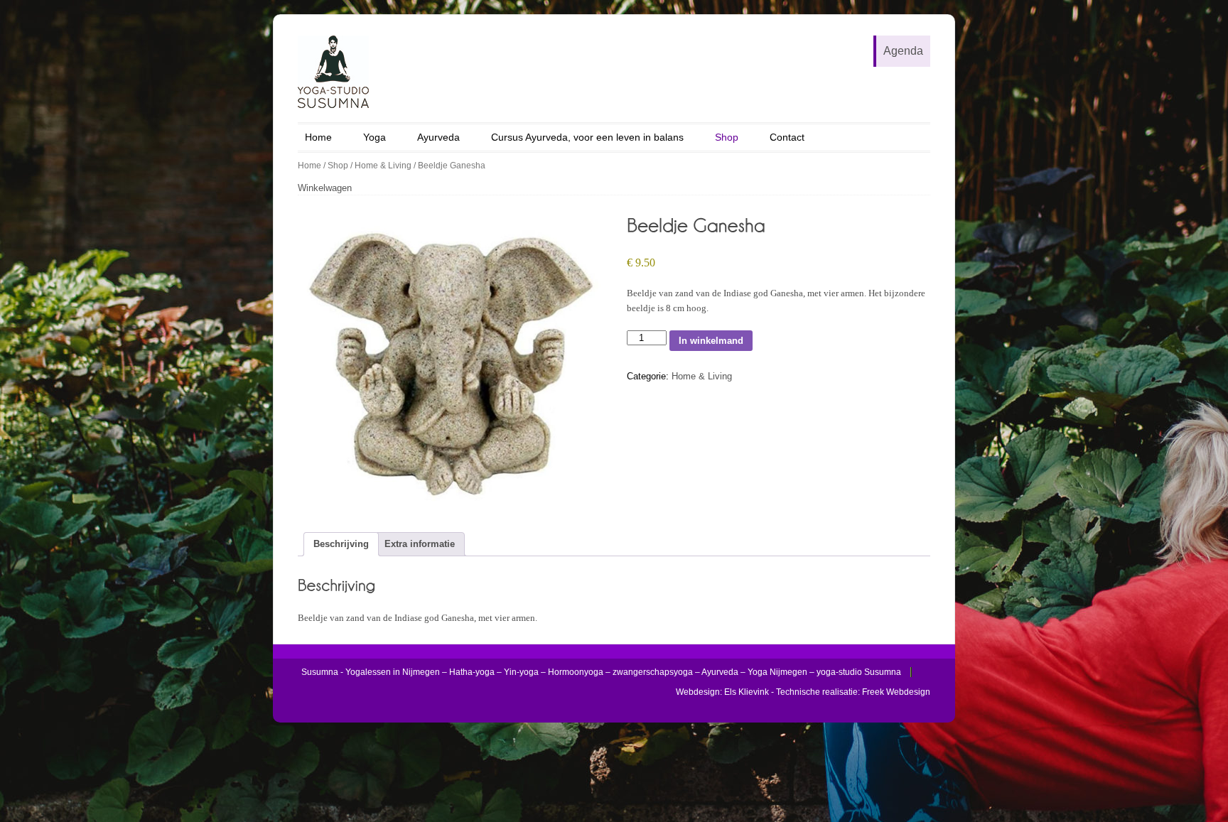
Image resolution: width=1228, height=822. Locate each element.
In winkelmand (711, 340)
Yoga (374, 137)
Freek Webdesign (896, 692)
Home (318, 137)
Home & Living (383, 166)
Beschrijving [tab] (341, 544)
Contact (787, 137)
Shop (726, 137)
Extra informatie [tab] (419, 544)
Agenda (903, 51)
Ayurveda (438, 137)
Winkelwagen (325, 188)
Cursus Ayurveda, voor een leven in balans (587, 137)
